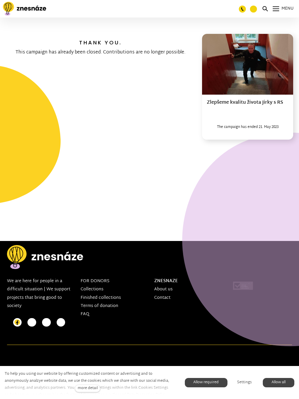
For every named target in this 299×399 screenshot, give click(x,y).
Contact (162, 298)
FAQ (85, 314)
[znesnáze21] (24, 9)
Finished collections (101, 298)
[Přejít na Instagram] (31, 322)
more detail (88, 388)
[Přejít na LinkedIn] (61, 322)
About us (163, 289)
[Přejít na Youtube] (46, 322)
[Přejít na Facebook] (17, 322)
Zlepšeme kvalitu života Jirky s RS (245, 102)
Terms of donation (99, 306)
